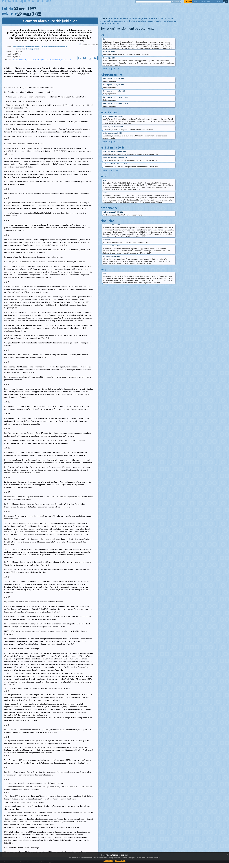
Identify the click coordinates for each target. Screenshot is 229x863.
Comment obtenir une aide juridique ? (50, 21)
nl (226, 1)
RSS (194, 1)
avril (23, 8)
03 (16, 8)
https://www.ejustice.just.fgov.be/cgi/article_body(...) (42, 59)
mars (27, 13)
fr (224, 1)
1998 (36, 13)
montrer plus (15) (110, 68)
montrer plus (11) (110, 141)
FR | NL (82, 58)
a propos (201, 1)
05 (19, 13)
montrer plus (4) (110, 170)
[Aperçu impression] (95, 58)
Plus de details (120, 861)
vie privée (188, 1)
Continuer (108, 860)
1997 (31, 8)
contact (218, 1)
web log (210, 1)
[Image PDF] (90, 58)
